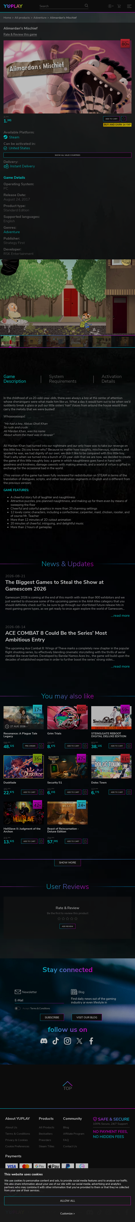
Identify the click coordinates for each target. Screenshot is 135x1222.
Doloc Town (99, 783)
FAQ (66, 1140)
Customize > (67, 1213)
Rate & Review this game (20, 34)
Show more (67, 862)
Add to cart (111, 119)
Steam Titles (46, 1146)
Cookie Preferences (17, 1146)
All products (22, 18)
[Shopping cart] (119, 6)
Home (7, 18)
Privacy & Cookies (16, 1140)
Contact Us (70, 1146)
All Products (46, 1127)
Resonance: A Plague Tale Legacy (20, 735)
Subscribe (52, 1017)
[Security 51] (67, 766)
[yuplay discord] (43, 1040)
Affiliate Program (73, 1134)
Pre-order (30, 746)
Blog (66, 1127)
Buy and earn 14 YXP (117, 124)
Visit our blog (86, 1017)
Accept (36, 1008)
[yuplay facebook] (91, 1040)
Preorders (45, 1140)
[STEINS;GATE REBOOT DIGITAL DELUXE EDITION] (111, 717)
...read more (120, 615)
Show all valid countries (67, 155)
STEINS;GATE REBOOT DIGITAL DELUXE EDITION (108, 735)
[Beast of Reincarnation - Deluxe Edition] (67, 813)
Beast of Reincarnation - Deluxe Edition (63, 830)
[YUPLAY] (13, 6)
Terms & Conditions (40, 1008)
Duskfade (10, 783)
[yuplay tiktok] (55, 1040)
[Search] (86, 5)
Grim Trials (54, 733)
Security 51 (54, 783)
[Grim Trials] (67, 717)
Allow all (67, 1201)
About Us (11, 1127)
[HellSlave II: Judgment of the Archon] (24, 813)
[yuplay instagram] (67, 1040)
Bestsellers (46, 1134)
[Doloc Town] (111, 766)
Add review (67, 926)
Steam (14, 137)
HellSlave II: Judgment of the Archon (22, 830)
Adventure (39, 18)
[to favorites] (123, 118)
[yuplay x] (79, 1040)
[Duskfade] (24, 766)
